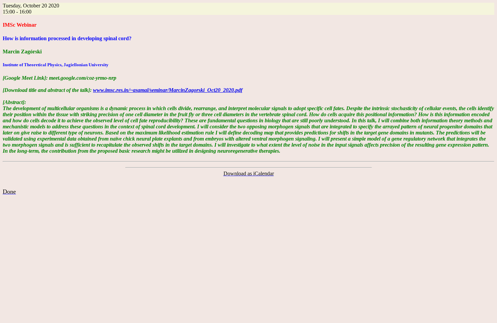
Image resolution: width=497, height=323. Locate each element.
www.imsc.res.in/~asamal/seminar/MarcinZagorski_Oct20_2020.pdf (167, 90)
